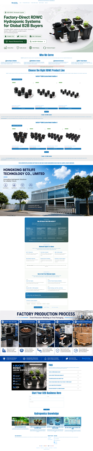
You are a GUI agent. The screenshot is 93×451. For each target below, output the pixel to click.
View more (46, 111)
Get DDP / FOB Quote (46, 307)
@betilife (56, 443)
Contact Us (49, 438)
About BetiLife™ (49, 437)
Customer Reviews (50, 439)
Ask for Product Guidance (55, 307)
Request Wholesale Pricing (38, 307)
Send (46, 409)
